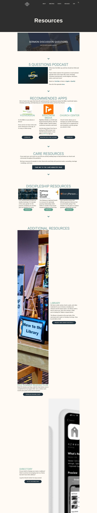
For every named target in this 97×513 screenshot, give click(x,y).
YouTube (57, 81)
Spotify (73, 81)
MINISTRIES (51, 3)
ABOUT (44, 3)
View (48, 42)
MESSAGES (67, 3)
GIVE (74, 3)
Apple (67, 81)
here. (63, 84)
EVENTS (59, 3)
